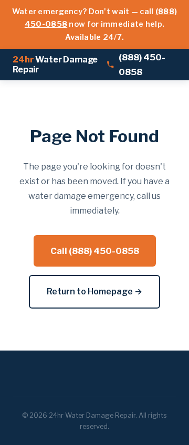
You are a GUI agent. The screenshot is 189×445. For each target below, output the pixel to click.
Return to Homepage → (94, 291)
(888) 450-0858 (142, 65)
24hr (55, 65)
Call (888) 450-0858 (94, 251)
